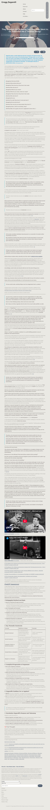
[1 (31, 215)
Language (40, 34)
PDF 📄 (43, 51)
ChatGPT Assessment (12, 584)
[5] (9, 348)
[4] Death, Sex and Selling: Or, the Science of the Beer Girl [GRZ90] (19, 574)
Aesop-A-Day (47, 10)
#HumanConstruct (33, 754)
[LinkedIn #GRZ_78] (17, 572)
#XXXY (6, 759)
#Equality (40, 753)
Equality (21, 34)
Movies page (24, 775)
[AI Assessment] (19, 63)
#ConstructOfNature (32, 753)
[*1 (21, 275)
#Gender (7, 754)
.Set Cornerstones (4, 34)
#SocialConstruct (25, 757)
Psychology (25, 35)
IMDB (17, 775)
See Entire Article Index (10, 741)
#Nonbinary (16, 757)
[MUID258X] (16, 560)
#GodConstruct (12, 754)
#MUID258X (37, 756)
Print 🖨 (36, 51)
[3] (34, 246)
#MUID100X (32, 756)
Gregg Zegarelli (8, 2)
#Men (39, 754)
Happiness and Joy (27, 34)
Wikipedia (26, 67)
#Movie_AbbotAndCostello (11, 756)
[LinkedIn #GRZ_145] (13, 564)
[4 (9, 313)
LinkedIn (40, 774)
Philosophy (9, 35)
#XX (41, 757)
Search (40, 785)
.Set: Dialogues (11, 34)
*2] (22, 275)
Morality (43, 34)
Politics (21, 35)
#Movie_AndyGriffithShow (23, 756)
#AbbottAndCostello (9, 753)
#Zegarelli (12, 759)
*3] (11, 313)
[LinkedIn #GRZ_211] (13, 577)
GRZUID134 (21, 759)
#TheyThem (32, 757)
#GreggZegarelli (20, 754)
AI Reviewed (16, 34)
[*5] (34, 359)
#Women (38, 757)
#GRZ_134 (26, 754)
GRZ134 (6, 751)
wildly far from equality (36, 256)
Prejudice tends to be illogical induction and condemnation (18, 290)
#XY (9, 759)
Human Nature (34, 34)
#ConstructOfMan (23, 753)
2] (32, 215)
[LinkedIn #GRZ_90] (39, 574)
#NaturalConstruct (9, 757)
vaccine (7, 471)
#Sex (20, 757)
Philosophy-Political (15, 35)
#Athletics (16, 753)
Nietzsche (36, 219)
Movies (5, 35)
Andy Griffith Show (9, 560)
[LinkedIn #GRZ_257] (14, 568)
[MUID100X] (17, 533)
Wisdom (29, 35)
